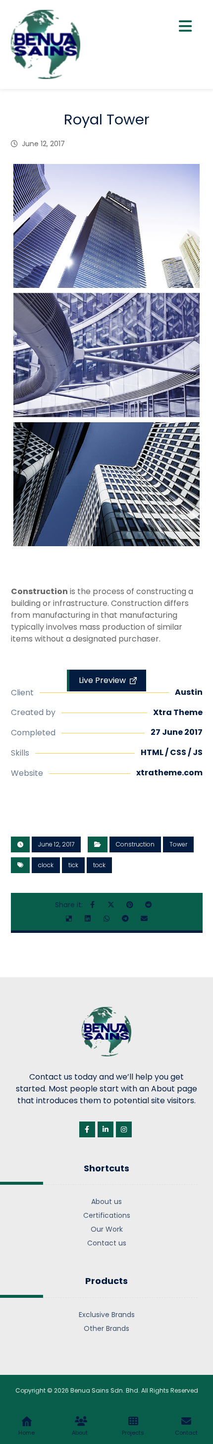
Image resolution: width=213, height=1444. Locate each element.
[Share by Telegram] (125, 918)
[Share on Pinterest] (130, 905)
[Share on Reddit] (149, 905)
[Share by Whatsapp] (106, 918)
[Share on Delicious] (69, 918)
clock (45, 865)
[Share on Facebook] (92, 905)
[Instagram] (124, 1129)
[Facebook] (87, 1129)
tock (99, 865)
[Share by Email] (144, 918)
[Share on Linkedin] (88, 918)
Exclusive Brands (107, 1315)
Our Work (107, 1229)
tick (73, 865)
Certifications (106, 1215)
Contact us (106, 1243)
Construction (135, 844)
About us (106, 1201)
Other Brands (106, 1328)
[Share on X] (111, 905)
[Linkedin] (105, 1129)
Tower (178, 844)
